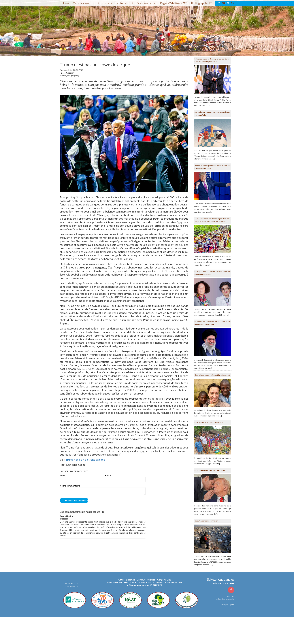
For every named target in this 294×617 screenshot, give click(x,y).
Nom (62, 475)
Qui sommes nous (70, 583)
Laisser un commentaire (74, 471)
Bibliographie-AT (201, 3)
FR (227, 3)
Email (108, 475)
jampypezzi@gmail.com (127, 582)
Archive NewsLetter (144, 3)
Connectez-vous (70, 586)
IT (219, 3)
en (154, 585)
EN (223, 3)
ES (232, 3)
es (160, 585)
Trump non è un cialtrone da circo (85, 459)
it (151, 585)
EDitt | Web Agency (227, 605)
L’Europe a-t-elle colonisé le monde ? (209, 422)
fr (157, 585)
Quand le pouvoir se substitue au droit (209, 470)
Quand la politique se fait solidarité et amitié (212, 375)
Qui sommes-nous (83, 3)
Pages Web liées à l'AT (173, 3)
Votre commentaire (70, 485)
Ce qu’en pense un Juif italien (206, 521)
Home (65, 3)
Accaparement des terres (113, 3)
